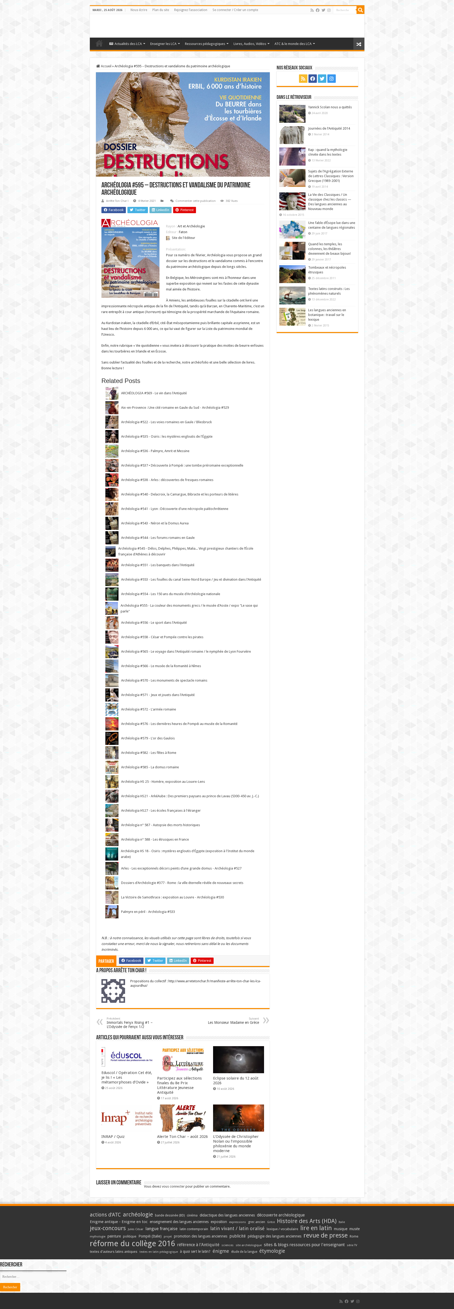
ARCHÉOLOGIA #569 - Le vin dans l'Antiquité (154, 393)
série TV (352, 1245)
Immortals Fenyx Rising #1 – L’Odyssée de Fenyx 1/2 (130, 1023)
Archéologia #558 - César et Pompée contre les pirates (162, 637)
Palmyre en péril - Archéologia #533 (148, 912)
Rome (354, 1236)
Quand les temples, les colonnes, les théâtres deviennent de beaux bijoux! (329, 248)
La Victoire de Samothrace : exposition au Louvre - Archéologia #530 (172, 897)
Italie (342, 1222)
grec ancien (256, 1222)
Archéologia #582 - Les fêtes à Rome (148, 753)
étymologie (272, 1251)
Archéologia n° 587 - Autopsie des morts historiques (160, 825)
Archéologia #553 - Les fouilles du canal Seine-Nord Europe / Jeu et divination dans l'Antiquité (191, 579)
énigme (221, 1251)
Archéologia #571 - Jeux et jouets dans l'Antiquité (158, 695)
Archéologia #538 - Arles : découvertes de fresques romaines (167, 480)
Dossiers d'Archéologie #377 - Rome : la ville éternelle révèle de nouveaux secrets (182, 883)
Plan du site (160, 10)
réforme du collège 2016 (132, 1243)
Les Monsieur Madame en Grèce (233, 1021)
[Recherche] (360, 10)
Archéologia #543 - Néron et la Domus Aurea (155, 523)
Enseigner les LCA (163, 44)
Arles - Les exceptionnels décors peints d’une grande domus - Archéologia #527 (181, 868)
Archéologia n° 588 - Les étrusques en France (155, 839)
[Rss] (312, 10)
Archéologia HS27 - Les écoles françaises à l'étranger (161, 810)
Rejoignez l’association (190, 10)
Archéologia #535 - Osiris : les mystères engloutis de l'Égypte (167, 436)
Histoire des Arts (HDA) (307, 1221)
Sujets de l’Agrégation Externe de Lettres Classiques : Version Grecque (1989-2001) (331, 176)
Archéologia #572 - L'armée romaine (148, 709)
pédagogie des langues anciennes (274, 1236)
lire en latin (316, 1228)
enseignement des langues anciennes (179, 1222)
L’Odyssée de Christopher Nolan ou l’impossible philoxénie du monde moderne (236, 1143)
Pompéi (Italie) (150, 1236)
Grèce (271, 1222)
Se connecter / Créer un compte (235, 10)
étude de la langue (244, 1252)
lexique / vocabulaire (282, 1229)
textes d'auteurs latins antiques (113, 1252)
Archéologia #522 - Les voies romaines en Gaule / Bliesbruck (166, 422)
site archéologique (249, 1245)
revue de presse (325, 1235)
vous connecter (173, 1186)
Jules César (135, 1229)
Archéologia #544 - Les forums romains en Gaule (158, 538)
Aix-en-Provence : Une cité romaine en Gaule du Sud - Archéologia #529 (175, 408)
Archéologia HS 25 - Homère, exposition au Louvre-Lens (163, 782)
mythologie (97, 1236)
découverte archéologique (281, 1215)
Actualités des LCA (128, 44)
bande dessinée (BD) (170, 1215)
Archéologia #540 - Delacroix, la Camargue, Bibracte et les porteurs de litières (179, 494)
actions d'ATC (105, 1215)
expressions (237, 1222)
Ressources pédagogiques (205, 44)
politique (129, 1236)
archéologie (138, 1214)
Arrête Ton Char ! (117, 201)
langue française (162, 1228)
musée (354, 1229)
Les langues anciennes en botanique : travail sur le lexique (327, 314)
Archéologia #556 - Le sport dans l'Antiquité (154, 623)
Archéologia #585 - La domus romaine (150, 767)
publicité (237, 1236)
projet (168, 1236)
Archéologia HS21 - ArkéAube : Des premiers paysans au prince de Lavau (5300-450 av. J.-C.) (190, 796)
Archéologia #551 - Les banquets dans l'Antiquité (157, 565)
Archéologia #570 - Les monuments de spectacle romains (164, 680)
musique (340, 1229)
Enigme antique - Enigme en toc (119, 1221)
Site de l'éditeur (183, 238)
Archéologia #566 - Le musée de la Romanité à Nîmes (161, 666)
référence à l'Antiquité (198, 1244)
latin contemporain (194, 1229)
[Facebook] (317, 10)
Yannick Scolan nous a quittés (330, 107)
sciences (227, 1245)
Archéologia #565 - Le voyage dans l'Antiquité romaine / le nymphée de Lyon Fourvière (186, 651)
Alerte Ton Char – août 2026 (182, 1136)
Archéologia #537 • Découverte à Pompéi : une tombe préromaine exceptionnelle (182, 465)
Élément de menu (99, 43)
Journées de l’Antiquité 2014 (329, 128)
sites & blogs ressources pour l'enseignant (304, 1244)
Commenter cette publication (196, 201)
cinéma (192, 1215)
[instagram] (329, 10)
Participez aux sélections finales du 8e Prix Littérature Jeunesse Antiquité (179, 1085)
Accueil (105, 66)
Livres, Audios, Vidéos (250, 44)
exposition (219, 1222)
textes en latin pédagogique (159, 1252)
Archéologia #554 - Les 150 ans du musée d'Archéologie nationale (170, 594)
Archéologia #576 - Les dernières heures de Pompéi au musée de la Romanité (179, 724)
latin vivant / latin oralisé (237, 1228)
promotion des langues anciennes (200, 1236)
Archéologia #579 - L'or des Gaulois (148, 738)
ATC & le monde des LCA (293, 44)
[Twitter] (323, 10)
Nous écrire (139, 10)
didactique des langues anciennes (227, 1215)
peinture (114, 1236)
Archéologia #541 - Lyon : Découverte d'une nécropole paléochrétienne (174, 509)
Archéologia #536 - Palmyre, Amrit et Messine (155, 451)
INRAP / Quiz (113, 1136)
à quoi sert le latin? (195, 1251)
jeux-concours (108, 1228)
